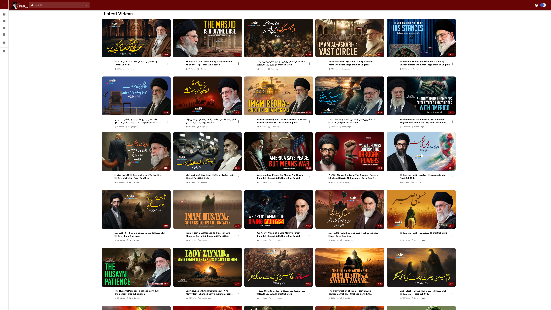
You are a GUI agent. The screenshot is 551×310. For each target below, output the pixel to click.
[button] (4, 14)
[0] (87, 5)
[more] (167, 63)
